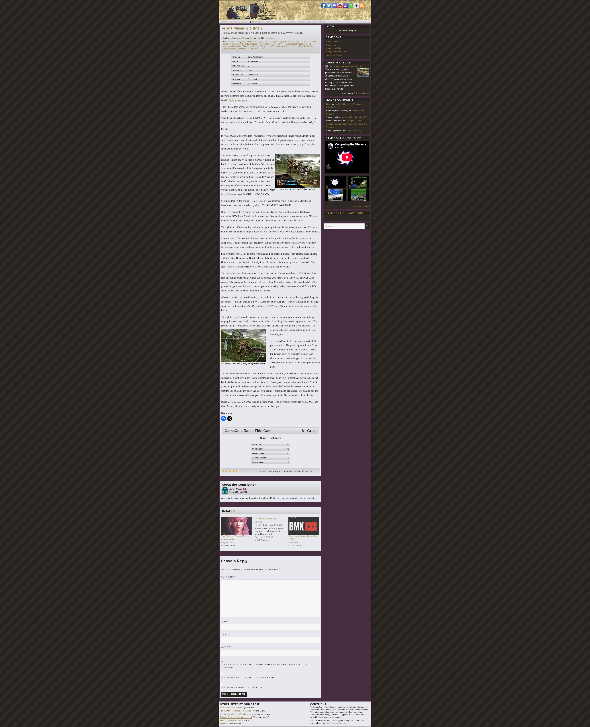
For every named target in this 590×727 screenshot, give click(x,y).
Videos (322, 22)
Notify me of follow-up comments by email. (249, 677)
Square (289, 46)
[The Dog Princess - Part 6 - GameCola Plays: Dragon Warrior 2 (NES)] (358, 195)
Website (226, 647)
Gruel (328, 104)
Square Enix (298, 46)
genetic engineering (291, 44)
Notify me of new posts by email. (242, 687)
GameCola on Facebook (344, 213)
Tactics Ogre (309, 46)
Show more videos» (360, 207)
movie (237, 100)
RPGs (272, 46)
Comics (312, 22)
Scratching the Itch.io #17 (355, 117)
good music (306, 44)
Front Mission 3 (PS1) (242, 28)
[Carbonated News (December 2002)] (303, 526)
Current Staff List (333, 48)
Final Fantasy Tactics (248, 44)
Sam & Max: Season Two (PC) (344, 66)
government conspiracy (232, 46)
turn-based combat (256, 48)
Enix (236, 44)
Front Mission (263, 44)
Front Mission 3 (276, 44)
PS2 (261, 46)
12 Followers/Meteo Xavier (232, 707)
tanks (225, 48)
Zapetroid (224, 724)
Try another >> (362, 93)
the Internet (243, 48)
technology (232, 48)
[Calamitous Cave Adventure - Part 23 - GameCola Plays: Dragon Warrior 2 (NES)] (335, 195)
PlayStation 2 (248, 46)
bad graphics (275, 42)
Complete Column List (336, 52)
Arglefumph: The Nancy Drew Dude (235, 711)
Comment (228, 577)
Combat (306, 42)
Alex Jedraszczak (338, 723)
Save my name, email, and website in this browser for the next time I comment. (265, 666)
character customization (292, 42)
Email (225, 634)
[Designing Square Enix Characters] (271, 529)
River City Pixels (227, 720)
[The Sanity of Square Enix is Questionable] (236, 526)
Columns (244, 22)
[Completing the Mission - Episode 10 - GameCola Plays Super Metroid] (335, 182)
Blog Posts (270, 22)
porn (257, 46)
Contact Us (331, 45)
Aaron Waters (241, 38)
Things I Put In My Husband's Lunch (236, 717)
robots (266, 46)
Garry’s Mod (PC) (353, 131)
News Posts (257, 22)
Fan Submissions (286, 22)
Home (223, 22)
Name (225, 621)
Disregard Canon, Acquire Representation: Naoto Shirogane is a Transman (346, 124)
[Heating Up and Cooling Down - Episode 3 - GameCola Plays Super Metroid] (358, 182)
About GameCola (333, 41)
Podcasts (301, 22)
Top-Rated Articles (334, 55)
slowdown (280, 46)
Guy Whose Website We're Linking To (236, 714)
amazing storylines (261, 42)
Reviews (233, 22)
